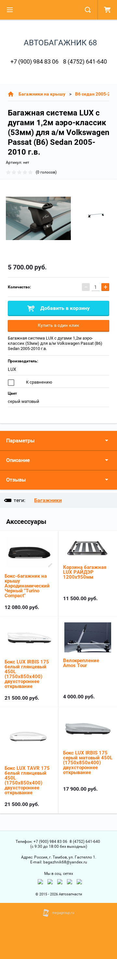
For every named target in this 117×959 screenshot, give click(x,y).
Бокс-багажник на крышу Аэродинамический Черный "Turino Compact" (27, 586)
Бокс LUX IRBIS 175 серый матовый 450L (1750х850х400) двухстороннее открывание (87, 762)
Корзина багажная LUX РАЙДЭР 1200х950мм (84, 572)
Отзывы (16, 480)
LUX (12, 369)
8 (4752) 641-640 (85, 61)
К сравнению (38, 382)
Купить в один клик (58, 325)
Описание (18, 460)
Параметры (20, 440)
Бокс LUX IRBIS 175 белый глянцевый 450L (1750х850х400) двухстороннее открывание (27, 674)
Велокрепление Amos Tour (81, 663)
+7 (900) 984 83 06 (34, 61)
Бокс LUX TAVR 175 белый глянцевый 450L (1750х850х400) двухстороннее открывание (27, 780)
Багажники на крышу (42, 94)
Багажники (48, 500)
